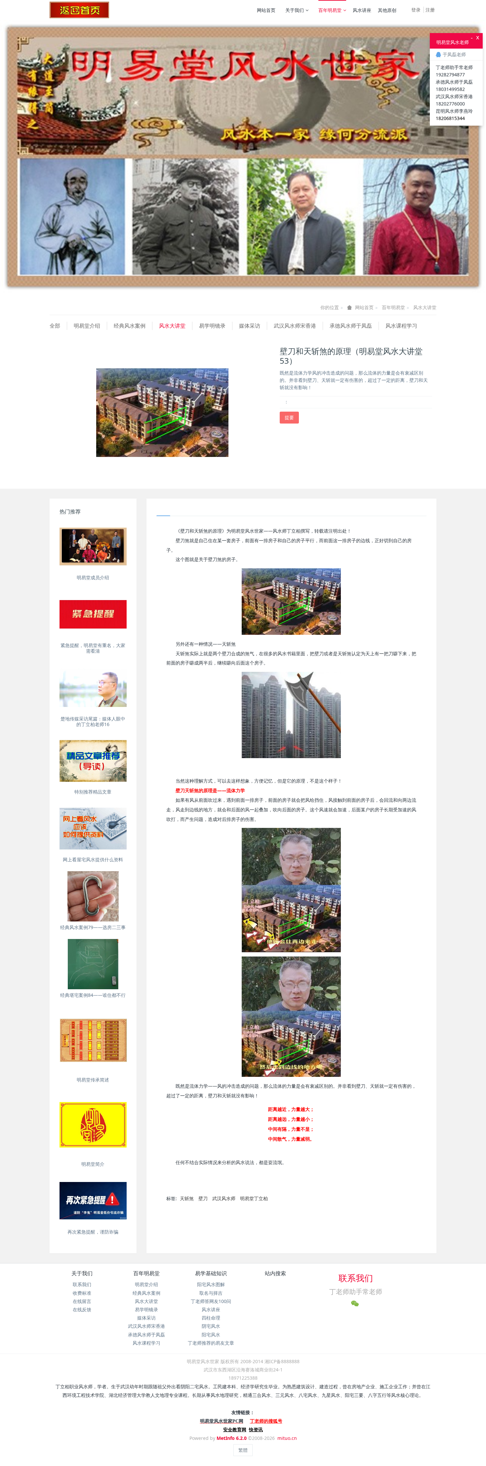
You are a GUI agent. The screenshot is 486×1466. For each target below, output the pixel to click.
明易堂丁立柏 (254, 1198)
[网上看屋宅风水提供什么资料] (93, 828)
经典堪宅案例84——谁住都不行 (93, 995)
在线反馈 (82, 1309)
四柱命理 (211, 1318)
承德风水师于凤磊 (351, 325)
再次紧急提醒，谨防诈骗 (92, 1232)
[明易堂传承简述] (93, 1040)
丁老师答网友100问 (211, 1301)
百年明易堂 (330, 10)
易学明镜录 (212, 325)
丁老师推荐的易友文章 (211, 1343)
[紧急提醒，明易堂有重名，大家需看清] (93, 614)
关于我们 (294, 10)
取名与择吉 (211, 1293)
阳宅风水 (211, 1334)
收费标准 (82, 1293)
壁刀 (203, 1198)
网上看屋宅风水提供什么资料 (93, 859)
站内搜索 (275, 1273)
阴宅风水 (211, 1326)
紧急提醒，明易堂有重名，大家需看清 (93, 648)
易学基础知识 (211, 1273)
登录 (416, 10)
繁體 (243, 1450)
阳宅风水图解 (211, 1284)
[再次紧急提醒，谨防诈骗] (93, 1201)
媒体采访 (249, 325)
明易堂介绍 (87, 325)
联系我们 (82, 1284)
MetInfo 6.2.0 (232, 1438)
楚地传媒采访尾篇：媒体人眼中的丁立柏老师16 (93, 721)
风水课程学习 (401, 325)
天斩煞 (187, 1198)
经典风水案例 (129, 325)
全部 (55, 325)
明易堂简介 (92, 1164)
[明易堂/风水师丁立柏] (79, 10)
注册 (430, 10)
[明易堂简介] (93, 1125)
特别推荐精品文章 (92, 792)
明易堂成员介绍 (93, 577)
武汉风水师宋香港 (295, 325)
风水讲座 (362, 10)
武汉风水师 (223, 1198)
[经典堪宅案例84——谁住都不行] (93, 964)
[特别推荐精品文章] (93, 761)
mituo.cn (287, 1438)
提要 (289, 417)
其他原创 (387, 10)
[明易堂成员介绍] (93, 546)
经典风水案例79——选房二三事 (93, 927)
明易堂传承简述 (93, 1080)
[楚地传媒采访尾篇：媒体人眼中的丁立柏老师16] (93, 688)
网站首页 (266, 10)
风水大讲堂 (424, 307)
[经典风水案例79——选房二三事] (93, 896)
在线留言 (82, 1301)
